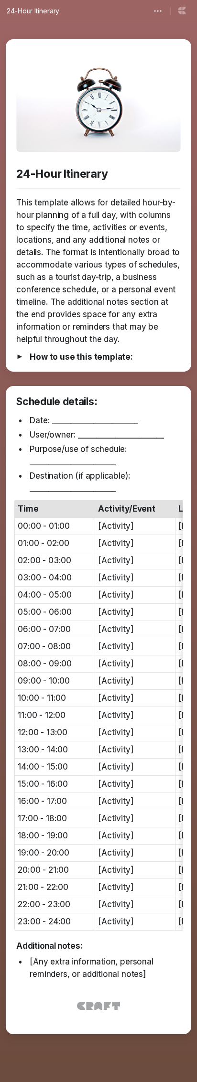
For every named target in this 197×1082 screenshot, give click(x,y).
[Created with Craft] (98, 1005)
